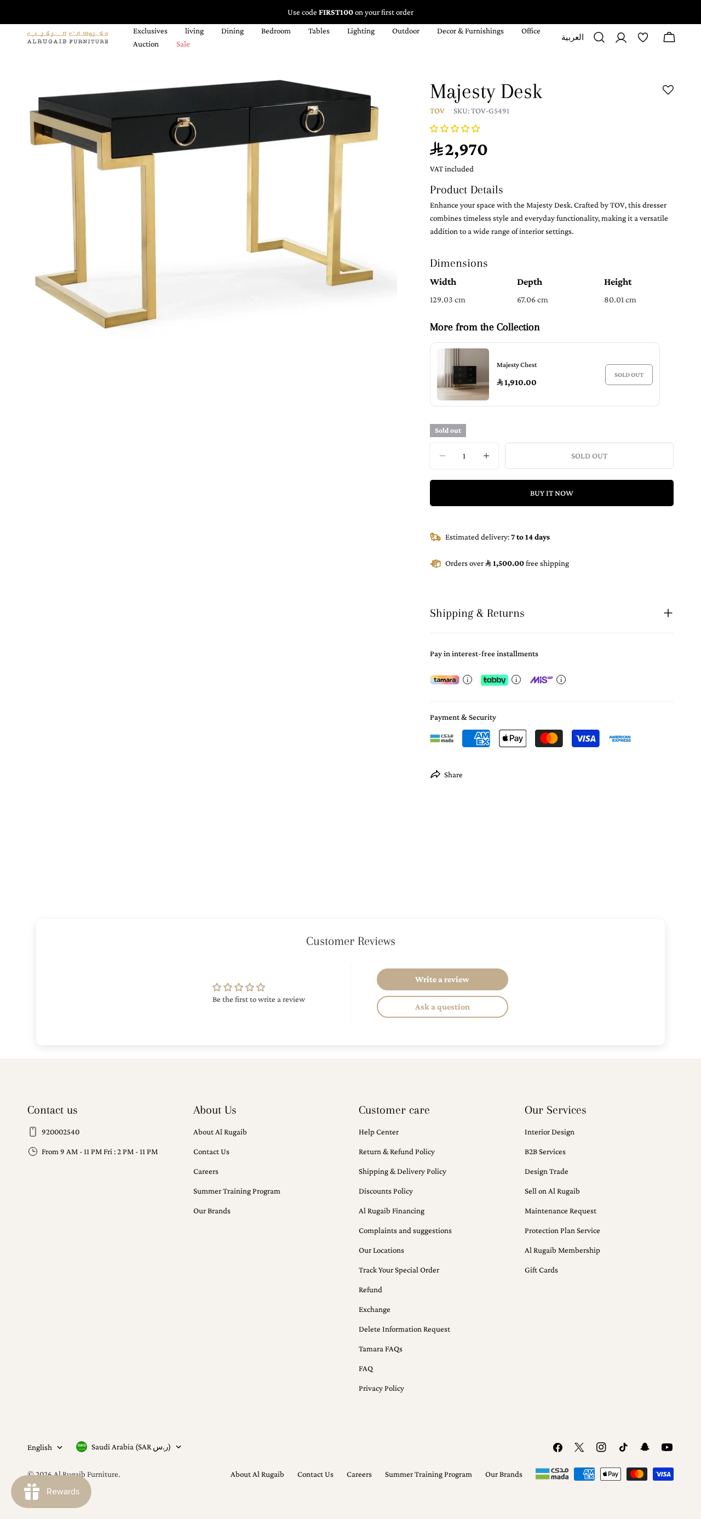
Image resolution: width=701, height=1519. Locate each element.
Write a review (442, 979)
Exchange (374, 1309)
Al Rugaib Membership (562, 1250)
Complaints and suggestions (405, 1230)
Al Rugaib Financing (391, 1210)
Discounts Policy (386, 1190)
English (39, 1447)
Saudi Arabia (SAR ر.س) (131, 1446)
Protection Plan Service (562, 1230)
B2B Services (545, 1151)
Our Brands (212, 1210)
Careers (206, 1171)
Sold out (628, 375)
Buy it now (551, 493)
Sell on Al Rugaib (552, 1190)
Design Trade (546, 1171)
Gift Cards (541, 1269)
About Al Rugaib (220, 1131)
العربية (572, 41)
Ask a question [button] (442, 1006)
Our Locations (381, 1250)
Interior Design (549, 1131)
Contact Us (211, 1151)
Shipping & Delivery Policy (402, 1171)
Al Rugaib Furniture (86, 1474)
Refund (370, 1289)
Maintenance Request (560, 1210)
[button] (455, 128)
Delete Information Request (404, 1329)
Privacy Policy (381, 1388)
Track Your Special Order (399, 1269)
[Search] (599, 37)
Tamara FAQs (381, 1348)
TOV (437, 110)
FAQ (366, 1368)
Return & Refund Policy (397, 1151)
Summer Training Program (236, 1190)
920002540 (60, 1131)
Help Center (379, 1131)
